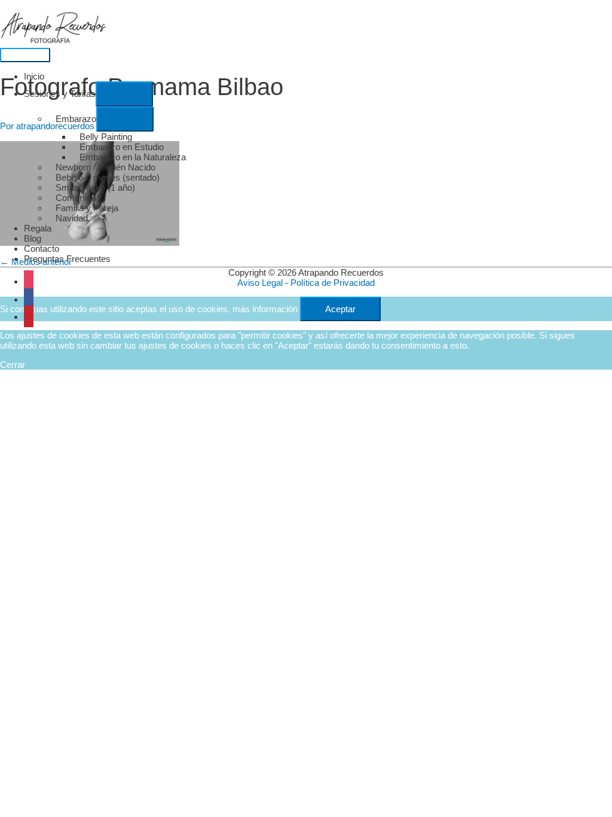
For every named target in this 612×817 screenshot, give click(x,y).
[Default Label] (28, 317)
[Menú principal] (25, 55)
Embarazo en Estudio (121, 147)
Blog (32, 238)
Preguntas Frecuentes (67, 259)
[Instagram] (28, 281)
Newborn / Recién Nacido (105, 167)
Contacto (41, 248)
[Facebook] (28, 299)
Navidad (72, 218)
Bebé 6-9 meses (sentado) (108, 177)
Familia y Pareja (87, 208)
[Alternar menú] (124, 93)
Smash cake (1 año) (95, 187)
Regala (37, 228)
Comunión (76, 198)
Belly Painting (105, 137)
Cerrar (12, 364)
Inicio (34, 76)
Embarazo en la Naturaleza (132, 157)
